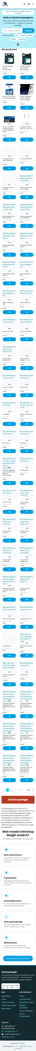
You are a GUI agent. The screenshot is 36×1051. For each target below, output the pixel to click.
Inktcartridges (6, 996)
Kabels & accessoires (8, 1005)
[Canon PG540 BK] (26, 324)
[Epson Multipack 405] (26, 266)
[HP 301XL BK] (9, 436)
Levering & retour (25, 999)
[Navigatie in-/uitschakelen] (33, 4)
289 (28, 790)
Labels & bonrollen (7, 1002)
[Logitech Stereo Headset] (9, 180)
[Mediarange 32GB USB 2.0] (26, 238)
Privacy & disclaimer (26, 1011)
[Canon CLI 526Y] (9, 380)
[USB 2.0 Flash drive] (9, 611)
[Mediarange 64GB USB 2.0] (9, 266)
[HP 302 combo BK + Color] (26, 407)
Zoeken (28, 30)
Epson (30, 35)
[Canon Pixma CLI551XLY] (9, 523)
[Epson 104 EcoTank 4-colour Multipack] (9, 89)
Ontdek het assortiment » (18, 958)
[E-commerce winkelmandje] (24, 4)
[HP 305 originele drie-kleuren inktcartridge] (26, 59)
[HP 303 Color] (26, 380)
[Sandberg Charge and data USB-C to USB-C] (9, 581)
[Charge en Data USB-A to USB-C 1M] (26, 119)
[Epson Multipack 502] (9, 295)
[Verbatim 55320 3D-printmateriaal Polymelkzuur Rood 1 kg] (26, 728)
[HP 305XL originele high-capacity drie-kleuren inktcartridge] (9, 463)
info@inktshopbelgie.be (12, 1034)
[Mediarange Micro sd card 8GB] (26, 180)
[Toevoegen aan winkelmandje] (9, 77)
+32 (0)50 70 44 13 (10, 1031)
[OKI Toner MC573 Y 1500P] (26, 638)
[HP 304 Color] (9, 495)
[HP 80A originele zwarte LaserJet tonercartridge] (26, 89)
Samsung (22, 39)
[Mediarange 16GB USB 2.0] (9, 238)
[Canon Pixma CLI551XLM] (26, 523)
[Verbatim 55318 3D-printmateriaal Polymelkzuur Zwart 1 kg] (9, 696)
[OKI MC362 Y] (26, 667)
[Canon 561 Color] (9, 324)
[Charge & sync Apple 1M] (26, 581)
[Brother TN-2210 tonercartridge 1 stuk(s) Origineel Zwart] (9, 119)
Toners (3, 999)
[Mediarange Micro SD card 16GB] (9, 209)
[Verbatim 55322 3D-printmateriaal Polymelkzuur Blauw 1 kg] (9, 728)
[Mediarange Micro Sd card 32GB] (26, 209)
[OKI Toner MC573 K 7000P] (9, 667)
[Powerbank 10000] (26, 151)
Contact (21, 996)
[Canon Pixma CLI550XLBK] (26, 552)
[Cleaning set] (9, 638)
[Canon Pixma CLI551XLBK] (9, 552)
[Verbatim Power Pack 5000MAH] (9, 151)
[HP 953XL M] (26, 436)
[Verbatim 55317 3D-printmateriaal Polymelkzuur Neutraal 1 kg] (26, 760)
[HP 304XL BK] (26, 463)
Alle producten (6, 1008)
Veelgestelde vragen (26, 1002)
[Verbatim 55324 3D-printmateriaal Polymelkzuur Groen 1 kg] (9, 760)
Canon (23, 35)
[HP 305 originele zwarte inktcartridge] (9, 59)
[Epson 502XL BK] (26, 295)
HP (17, 35)
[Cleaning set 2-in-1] (26, 611)
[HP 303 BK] (9, 407)
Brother (13, 39)
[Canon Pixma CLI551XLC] (26, 495)
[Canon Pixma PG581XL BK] (9, 351)
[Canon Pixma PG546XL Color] (26, 351)
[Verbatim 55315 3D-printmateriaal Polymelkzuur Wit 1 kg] (26, 696)
